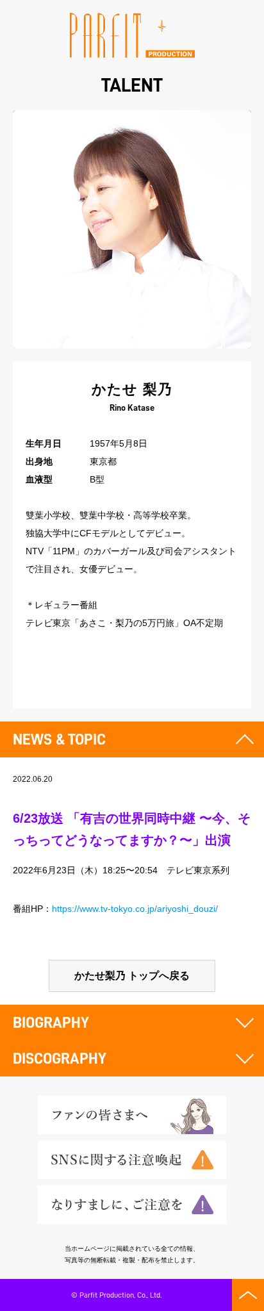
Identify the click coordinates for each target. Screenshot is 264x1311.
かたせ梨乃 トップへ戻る (132, 975)
